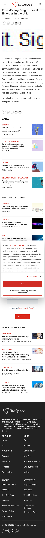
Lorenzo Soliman (26, 342)
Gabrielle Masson (7, 151)
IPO (3, 236)
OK (22, 284)
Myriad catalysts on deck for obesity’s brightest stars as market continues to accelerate (15, 224)
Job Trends (7, 349)
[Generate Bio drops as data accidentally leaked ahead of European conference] (37, 145)
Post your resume (9, 102)
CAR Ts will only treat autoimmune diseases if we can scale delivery (15, 208)
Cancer (5, 162)
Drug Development (10, 141)
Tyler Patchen (25, 393)
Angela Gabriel (7, 375)
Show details (32, 276)
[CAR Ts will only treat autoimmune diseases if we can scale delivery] (37, 208)
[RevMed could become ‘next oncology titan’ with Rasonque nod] (37, 167)
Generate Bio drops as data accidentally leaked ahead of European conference (13, 146)
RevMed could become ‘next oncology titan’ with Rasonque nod (15, 166)
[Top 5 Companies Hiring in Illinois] (37, 369)
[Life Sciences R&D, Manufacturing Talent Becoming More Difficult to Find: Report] (37, 351)
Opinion (5, 125)
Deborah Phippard (8, 134)
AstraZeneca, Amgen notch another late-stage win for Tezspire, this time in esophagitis (15, 183)
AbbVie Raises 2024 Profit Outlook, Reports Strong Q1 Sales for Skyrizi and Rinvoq (14, 387)
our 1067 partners (18, 245)
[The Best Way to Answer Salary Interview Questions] (37, 336)
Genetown (6, 333)
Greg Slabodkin (26, 360)
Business (6, 382)
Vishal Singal (6, 211)
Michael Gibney (7, 229)
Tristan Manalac (7, 170)
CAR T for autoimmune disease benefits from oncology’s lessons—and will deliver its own (15, 130)
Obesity (5, 219)
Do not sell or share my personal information (22, 292)
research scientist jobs (30, 98)
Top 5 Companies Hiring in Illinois (16, 370)
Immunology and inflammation (15, 178)
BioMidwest (7, 367)
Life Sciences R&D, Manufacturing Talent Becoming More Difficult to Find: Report (15, 354)
